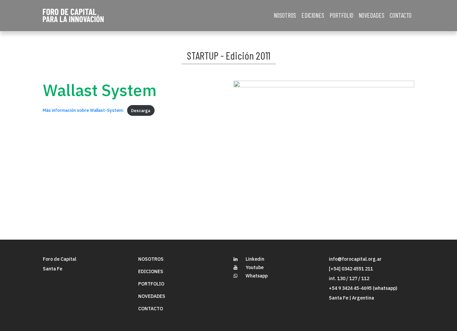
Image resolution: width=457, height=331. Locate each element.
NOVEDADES (371, 15)
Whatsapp (257, 276)
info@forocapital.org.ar (355, 259)
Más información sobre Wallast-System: (83, 110)
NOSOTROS (285, 15)
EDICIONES (312, 15)
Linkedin (255, 259)
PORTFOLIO (341, 15)
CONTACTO (401, 15)
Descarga (140, 110)
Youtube (255, 267)
